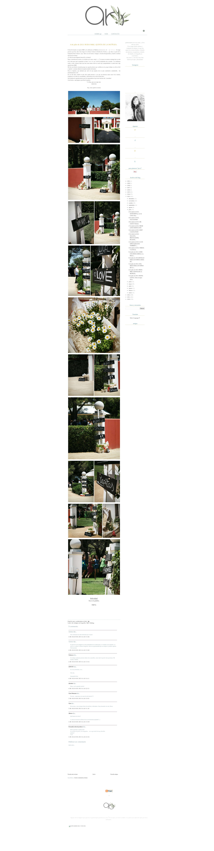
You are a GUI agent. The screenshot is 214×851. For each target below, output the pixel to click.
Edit (95, 27)
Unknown (71, 655)
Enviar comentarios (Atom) (80, 777)
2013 (128, 196)
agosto (131, 207)
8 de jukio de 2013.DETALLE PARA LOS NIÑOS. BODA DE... (136, 259)
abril (130, 286)
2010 (128, 299)
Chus (70, 703)
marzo (130, 288)
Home (70, 27)
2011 (128, 297)
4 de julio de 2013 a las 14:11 (79, 678)
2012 (128, 295)
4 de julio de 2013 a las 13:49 (79, 650)
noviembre (132, 201)
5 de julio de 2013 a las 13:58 (79, 721)
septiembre (132, 205)
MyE (88, 623)
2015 (128, 192)
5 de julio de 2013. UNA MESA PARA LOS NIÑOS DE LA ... (136, 265)
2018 (128, 185)
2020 (128, 183)
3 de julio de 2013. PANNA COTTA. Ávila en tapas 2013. (136, 277)
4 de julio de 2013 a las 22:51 (79, 688)
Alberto (70, 713)
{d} (72, 623)
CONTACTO (115, 34)
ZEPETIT (71, 666)
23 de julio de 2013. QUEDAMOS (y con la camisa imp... (135, 213)
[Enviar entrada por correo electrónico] (88, 621)
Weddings (92, 623)
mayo (130, 284)
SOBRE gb (98, 34)
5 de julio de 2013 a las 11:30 (79, 708)
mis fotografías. (82, 623)
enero (130, 292)
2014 (128, 194)
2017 (128, 187)
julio (130, 209)
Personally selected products (76, 726)
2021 (128, 181)
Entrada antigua (114, 774)
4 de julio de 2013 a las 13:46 (79, 636)
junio (130, 281)
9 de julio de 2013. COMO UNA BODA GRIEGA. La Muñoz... (136, 253)
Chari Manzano (72, 693)
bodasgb (76, 623)
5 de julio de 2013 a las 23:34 (79, 737)
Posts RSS (77, 27)
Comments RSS (87, 27)
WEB (106, 34)
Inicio (94, 774)
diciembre (131, 198)
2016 (128, 190)
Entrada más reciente (73, 774)
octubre (131, 203)
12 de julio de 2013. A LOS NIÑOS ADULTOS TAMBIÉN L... (136, 243)
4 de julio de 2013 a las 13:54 (79, 661)
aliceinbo (71, 683)
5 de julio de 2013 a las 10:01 (79, 698)
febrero (131, 290)
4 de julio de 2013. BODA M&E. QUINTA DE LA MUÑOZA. (93, 44)
